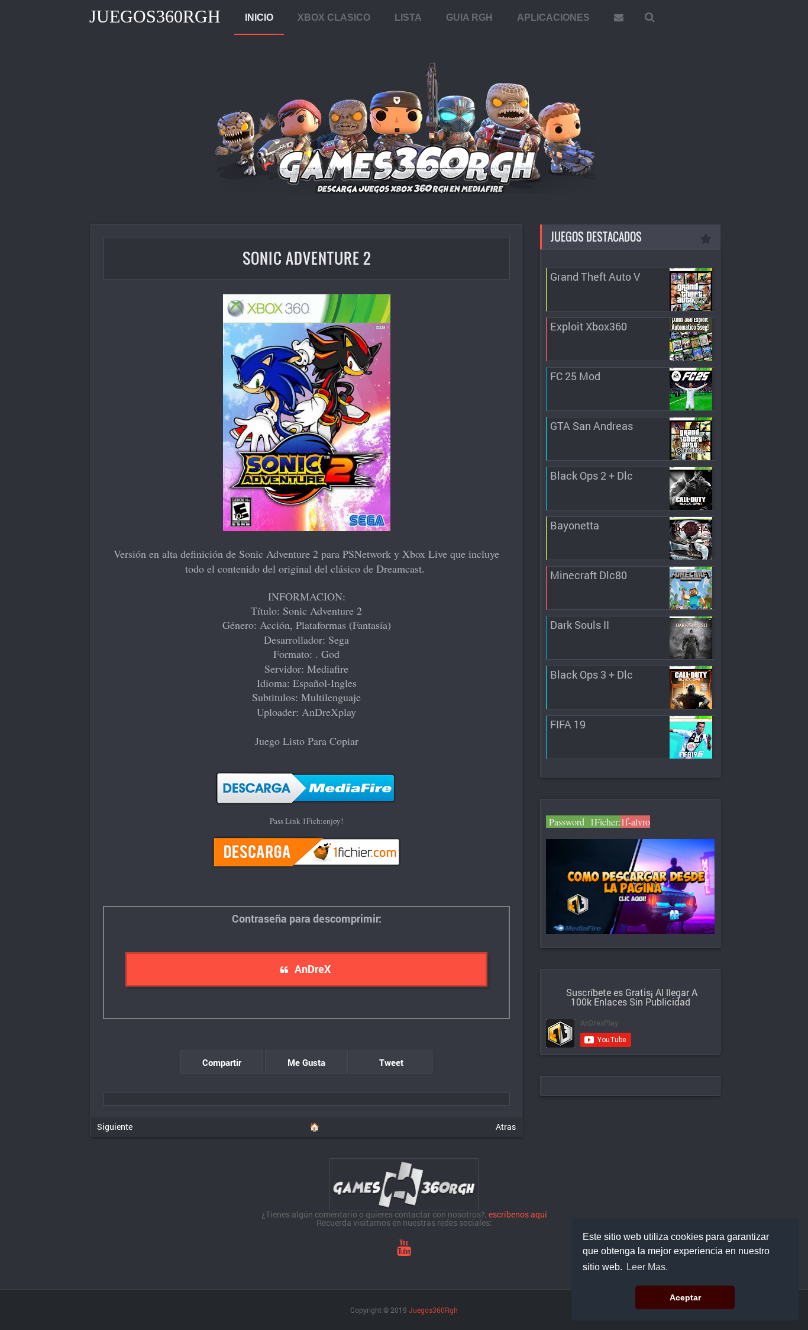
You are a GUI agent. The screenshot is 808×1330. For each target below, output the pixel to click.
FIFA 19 (568, 724)
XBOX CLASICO (334, 17)
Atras (506, 1126)
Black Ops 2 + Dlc (591, 475)
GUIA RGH (469, 17)
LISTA (408, 17)
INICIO (259, 17)
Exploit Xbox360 (588, 326)
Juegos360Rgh (155, 16)
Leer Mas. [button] (647, 1267)
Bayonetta (574, 525)
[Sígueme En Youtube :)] (404, 1250)
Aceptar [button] (685, 1297)
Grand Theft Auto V (595, 276)
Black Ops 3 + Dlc (591, 674)
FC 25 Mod (575, 376)
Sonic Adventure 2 (307, 258)
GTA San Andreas (591, 426)
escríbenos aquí (518, 1214)
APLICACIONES (553, 17)
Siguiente (114, 1126)
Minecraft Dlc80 (588, 575)
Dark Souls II (579, 625)
